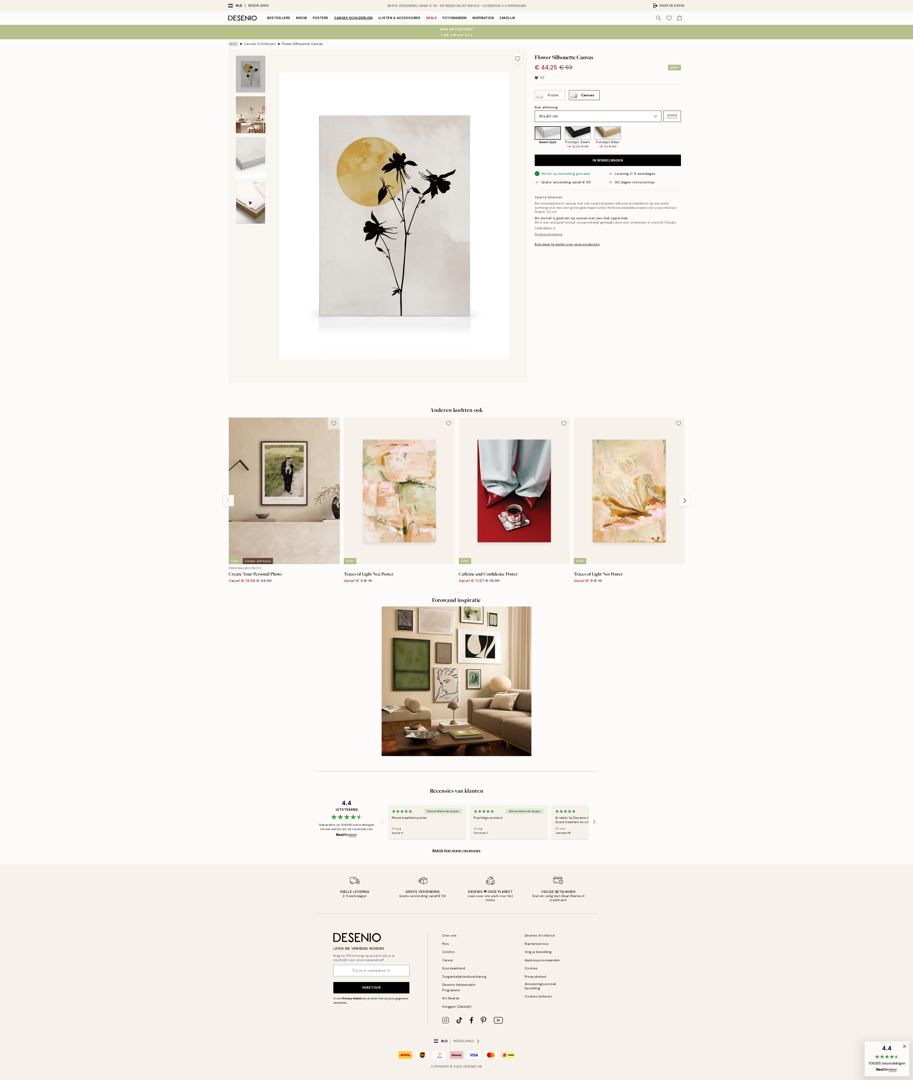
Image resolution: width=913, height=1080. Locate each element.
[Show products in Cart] (679, 18)
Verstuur (371, 987)
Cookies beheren (538, 996)
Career (447, 960)
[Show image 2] (250, 114)
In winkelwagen (607, 160)
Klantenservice (537, 944)
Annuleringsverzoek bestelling (541, 986)
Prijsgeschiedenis (549, 234)
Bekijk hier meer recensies (456, 850)
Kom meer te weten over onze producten (567, 244)
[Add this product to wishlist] (517, 58)
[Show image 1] (250, 74)
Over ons (449, 935)
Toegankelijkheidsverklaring (464, 977)
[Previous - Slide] (531, 137)
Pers (445, 944)
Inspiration (483, 18)
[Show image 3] (250, 157)
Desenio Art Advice (540, 935)
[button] (672, 116)
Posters (320, 18)
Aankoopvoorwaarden (542, 960)
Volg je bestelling (538, 952)
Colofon (448, 952)
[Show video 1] (250, 203)
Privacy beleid (351, 998)
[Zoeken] (658, 18)
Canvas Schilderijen (353, 18)
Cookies (531, 968)
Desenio (470, 1067)
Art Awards (451, 998)
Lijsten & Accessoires (400, 18)
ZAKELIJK (507, 18)
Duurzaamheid (453, 968)
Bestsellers (278, 18)
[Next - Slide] (685, 137)
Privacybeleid (535, 977)
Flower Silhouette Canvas (302, 44)
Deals (431, 18)
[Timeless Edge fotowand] (456, 681)
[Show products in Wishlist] (669, 18)
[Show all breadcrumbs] (233, 44)
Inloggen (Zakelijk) (457, 1007)
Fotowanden (454, 18)
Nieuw (301, 18)
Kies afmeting (546, 107)
